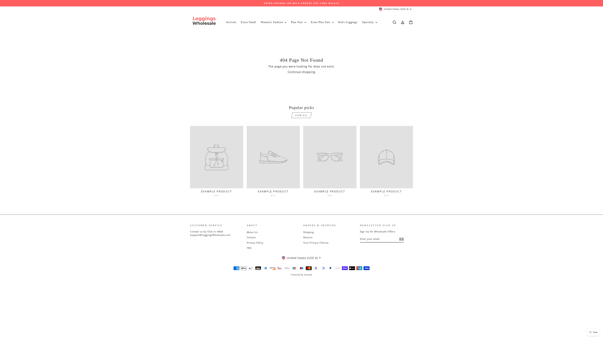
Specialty (368, 22)
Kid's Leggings (347, 22)
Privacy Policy (255, 242)
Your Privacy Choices (316, 242)
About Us (252, 232)
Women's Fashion (272, 22)
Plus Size (297, 22)
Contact (251, 237)
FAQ (249, 247)
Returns (307, 237)
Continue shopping (301, 72)
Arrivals (231, 22)
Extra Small (248, 22)
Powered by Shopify (301, 274)
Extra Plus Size (321, 22)
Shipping (308, 232)
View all (301, 115)
